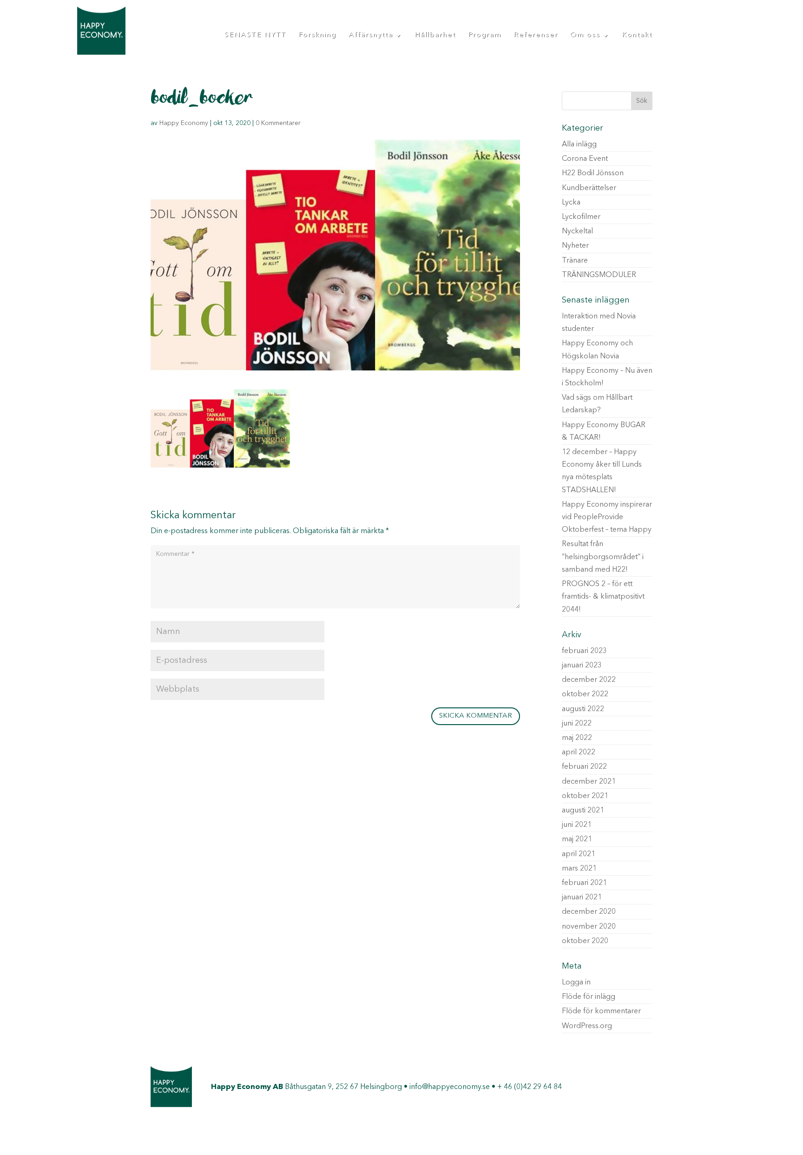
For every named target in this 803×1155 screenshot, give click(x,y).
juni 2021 (577, 825)
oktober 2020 (585, 941)
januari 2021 (582, 897)
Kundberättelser (589, 188)
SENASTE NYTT (255, 35)
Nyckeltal (577, 231)
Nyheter (575, 246)
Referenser (535, 35)
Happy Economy (183, 123)
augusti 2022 (583, 709)
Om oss (585, 35)
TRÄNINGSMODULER (599, 275)
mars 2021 (579, 868)
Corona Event (585, 159)
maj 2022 (577, 738)
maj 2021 (577, 839)
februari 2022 (584, 767)
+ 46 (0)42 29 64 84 (529, 1087)
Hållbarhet (435, 35)
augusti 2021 (583, 810)
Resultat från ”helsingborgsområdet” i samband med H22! (603, 557)
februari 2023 (584, 651)
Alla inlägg (579, 144)
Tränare (575, 260)
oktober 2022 (585, 694)
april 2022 (578, 752)
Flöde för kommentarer (601, 1011)
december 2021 (589, 781)
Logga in (576, 982)
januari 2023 (582, 665)
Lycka (571, 202)
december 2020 (589, 912)
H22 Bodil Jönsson (593, 173)
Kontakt (637, 35)
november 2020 (589, 927)
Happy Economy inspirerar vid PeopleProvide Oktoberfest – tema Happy (607, 517)
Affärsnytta (371, 35)
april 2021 (578, 854)
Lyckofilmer (581, 217)
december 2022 (589, 680)
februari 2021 (584, 883)
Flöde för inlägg (588, 997)
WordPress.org (587, 1026)
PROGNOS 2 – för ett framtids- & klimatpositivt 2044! (603, 597)
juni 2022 (577, 723)
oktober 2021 (585, 796)
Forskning (317, 35)
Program (484, 35)
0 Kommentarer (278, 123)
